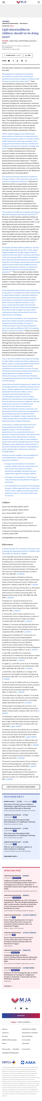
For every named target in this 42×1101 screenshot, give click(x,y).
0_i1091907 (34, 584)
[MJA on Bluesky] (21, 1008)
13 (34, 219)
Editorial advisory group (9, 1040)
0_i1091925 (21, 692)
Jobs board (25, 1043)
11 (38, 214)
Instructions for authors (29, 1029)
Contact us (5, 1033)
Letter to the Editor (29, 915)
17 (12, 271)
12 (32, 219)
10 (36, 214)
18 (24, 330)
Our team (5, 1036)
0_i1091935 (21, 758)
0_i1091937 (33, 766)
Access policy (26, 1040)
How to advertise (27, 1036)
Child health (23, 23)
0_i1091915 (27, 632)
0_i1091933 (35, 745)
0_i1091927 (28, 703)
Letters (19, 801)
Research (26, 876)
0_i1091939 (9, 779)
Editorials (6, 21)
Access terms (26, 1049)
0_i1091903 (23, 554)
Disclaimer (16, 1049)
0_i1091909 (10, 598)
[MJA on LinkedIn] (26, 1008)
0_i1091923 (6, 679)
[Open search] (39, 2)
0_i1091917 (34, 650)
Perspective (26, 950)
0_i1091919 (21, 660)
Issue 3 (12, 26)
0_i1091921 (29, 668)
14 (10, 271)
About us (4, 1029)
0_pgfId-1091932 (31, 737)
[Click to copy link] (26, 61)
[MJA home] (21, 1000)
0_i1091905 (21, 574)
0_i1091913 (28, 621)
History (4, 1043)
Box (26, 81)
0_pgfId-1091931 (15, 726)
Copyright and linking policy (10, 1053)
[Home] (21, 2)
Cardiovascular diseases (10, 23)
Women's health (9, 801)
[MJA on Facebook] (15, 1008)
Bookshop (21, 1016)
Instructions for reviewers (30, 1033)
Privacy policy (6, 1049)
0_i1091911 (17, 611)
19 (36, 340)
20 (34, 354)
